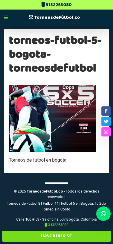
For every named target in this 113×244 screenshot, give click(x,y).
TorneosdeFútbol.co (56, 17)
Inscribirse (56, 236)
